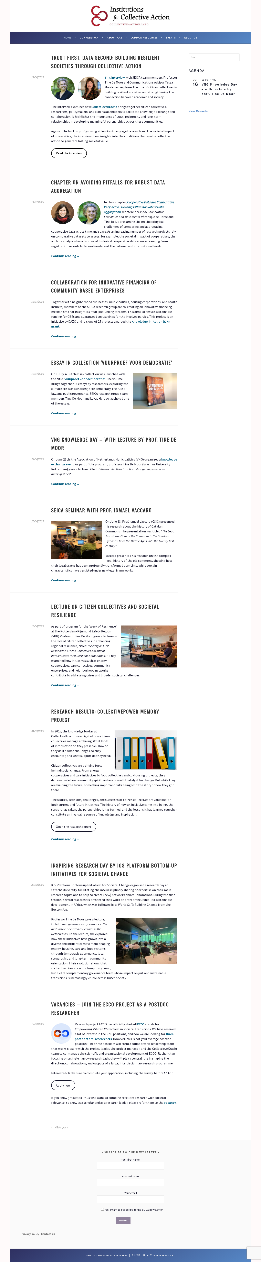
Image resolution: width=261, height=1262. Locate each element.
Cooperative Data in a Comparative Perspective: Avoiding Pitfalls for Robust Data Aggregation (139, 207)
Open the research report (73, 826)
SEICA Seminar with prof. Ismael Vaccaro (101, 510)
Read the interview (69, 153)
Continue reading (65, 256)
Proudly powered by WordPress (106, 1255)
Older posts (62, 1127)
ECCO (140, 1024)
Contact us (48, 1234)
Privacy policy (30, 1234)
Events (171, 37)
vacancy (170, 1102)
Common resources (144, 37)
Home (67, 37)
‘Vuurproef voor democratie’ (84, 379)
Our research (89, 37)
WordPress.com (164, 1255)
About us (190, 37)
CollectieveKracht (104, 107)
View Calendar (198, 111)
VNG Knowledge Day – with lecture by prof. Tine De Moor (219, 89)
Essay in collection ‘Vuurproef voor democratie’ (111, 362)
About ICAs (114, 37)
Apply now (63, 1085)
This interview (115, 77)
